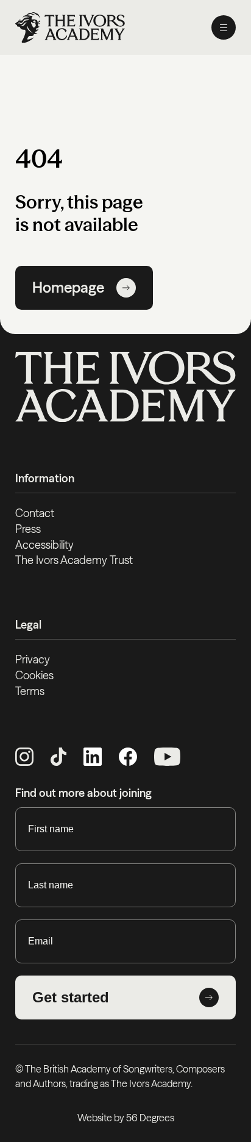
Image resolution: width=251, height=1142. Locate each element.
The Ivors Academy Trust (74, 560)
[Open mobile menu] (223, 27)
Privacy (32, 659)
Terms (29, 691)
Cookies (34, 675)
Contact (34, 513)
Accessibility (44, 545)
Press (28, 529)
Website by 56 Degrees (125, 1118)
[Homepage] (70, 27)
